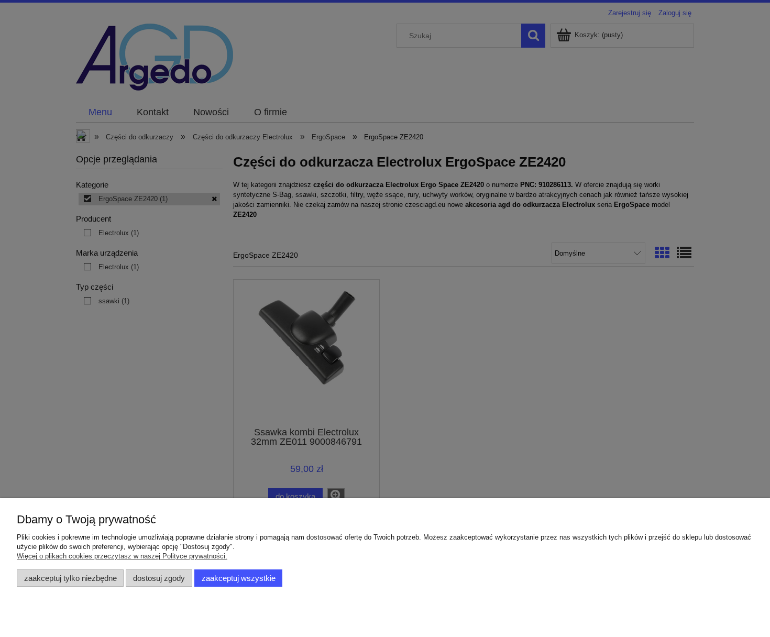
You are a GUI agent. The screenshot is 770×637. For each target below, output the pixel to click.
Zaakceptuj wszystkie (239, 578)
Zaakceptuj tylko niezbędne (70, 578)
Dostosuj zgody (159, 578)
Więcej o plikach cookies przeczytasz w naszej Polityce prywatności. (122, 556)
